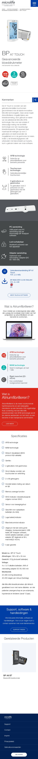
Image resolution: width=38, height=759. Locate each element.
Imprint (7, 736)
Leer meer (10, 424)
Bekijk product (19, 662)
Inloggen (19, 754)
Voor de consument (12, 9)
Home (3, 9)
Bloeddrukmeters (25, 9)
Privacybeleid (9, 741)
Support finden (19, 629)
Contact (7, 730)
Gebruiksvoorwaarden (12, 747)
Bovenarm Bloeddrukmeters (10, 10)
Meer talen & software (19, 295)
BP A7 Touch (23, 10)
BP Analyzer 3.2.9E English (21, 280)
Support (7, 724)
